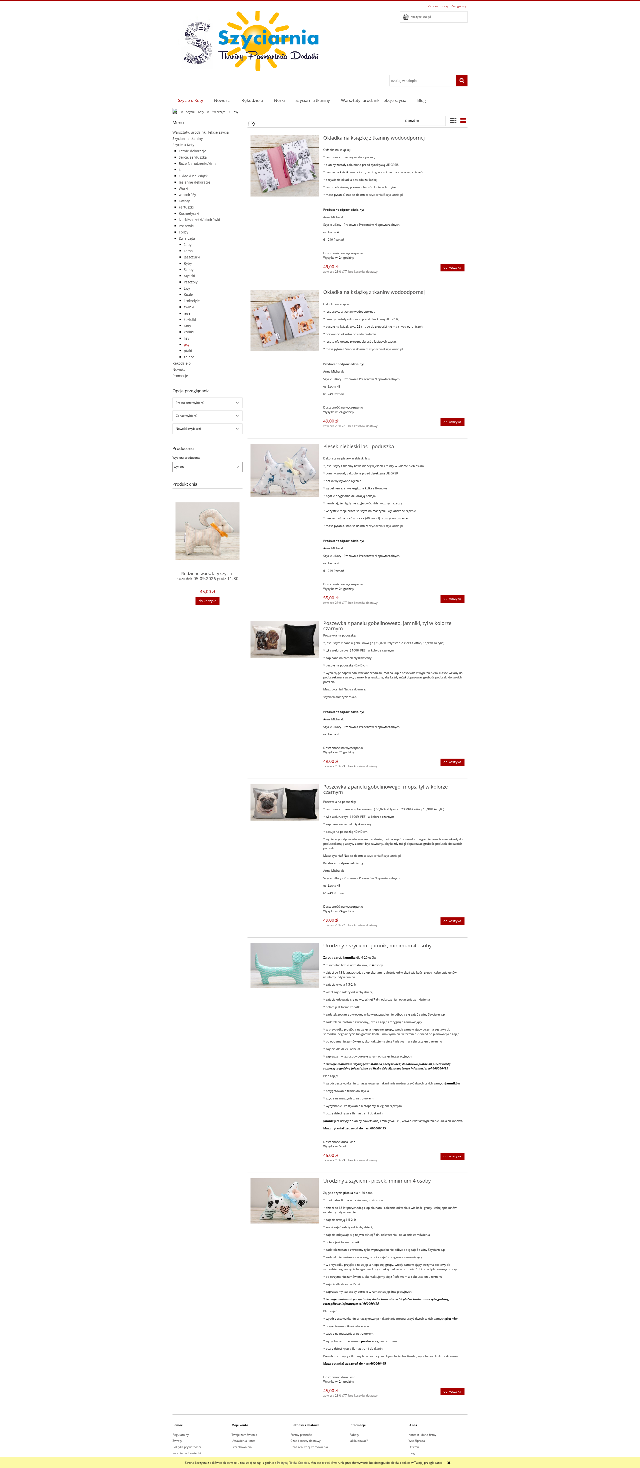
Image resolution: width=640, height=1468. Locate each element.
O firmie (414, 1447)
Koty (187, 325)
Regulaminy (180, 1435)
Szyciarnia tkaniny (187, 138)
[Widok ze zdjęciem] (453, 120)
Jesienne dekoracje (194, 182)
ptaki (188, 350)
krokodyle (192, 300)
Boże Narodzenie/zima (197, 163)
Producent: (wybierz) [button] (190, 403)
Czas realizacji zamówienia (309, 1447)
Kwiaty (184, 201)
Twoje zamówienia (244, 1435)
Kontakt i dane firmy (422, 1435)
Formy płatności (301, 1435)
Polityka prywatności (186, 1447)
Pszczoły (191, 282)
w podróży (187, 194)
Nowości (179, 369)
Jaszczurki (192, 257)
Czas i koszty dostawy (305, 1441)
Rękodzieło (181, 363)
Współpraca (416, 1441)
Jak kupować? (359, 1441)
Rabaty (354, 1435)
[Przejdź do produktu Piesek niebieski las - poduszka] (284, 470)
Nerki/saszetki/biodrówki (199, 219)
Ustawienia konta (244, 1441)
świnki (189, 307)
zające (189, 357)
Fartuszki (186, 207)
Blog (411, 1453)
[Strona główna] (247, 42)
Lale (182, 169)
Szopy (189, 269)
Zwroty (177, 1441)
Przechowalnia (242, 1447)
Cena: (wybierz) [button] (186, 416)
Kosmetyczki (189, 213)
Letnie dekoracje (192, 151)
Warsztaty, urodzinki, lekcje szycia (200, 132)
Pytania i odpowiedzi (186, 1453)
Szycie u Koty (183, 144)
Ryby (188, 263)
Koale (188, 294)
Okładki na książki (193, 176)
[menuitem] (190, 100)
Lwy (187, 288)
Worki (183, 188)
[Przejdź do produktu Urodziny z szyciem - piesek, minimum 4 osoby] (284, 1201)
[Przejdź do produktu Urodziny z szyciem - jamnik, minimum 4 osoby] (284, 965)
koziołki (190, 319)
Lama (188, 250)
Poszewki (186, 225)
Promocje (180, 375)
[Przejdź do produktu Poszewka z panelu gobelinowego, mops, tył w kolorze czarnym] (284, 802)
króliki (189, 332)
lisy (186, 338)
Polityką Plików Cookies (293, 1463)
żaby (188, 244)
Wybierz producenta (186, 457)
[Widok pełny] (463, 120)
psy (187, 344)
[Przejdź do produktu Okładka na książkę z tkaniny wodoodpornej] (284, 166)
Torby (183, 232)
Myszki (189, 275)
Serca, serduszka (193, 157)
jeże (187, 313)
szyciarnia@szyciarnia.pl (386, 195)
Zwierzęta (187, 238)
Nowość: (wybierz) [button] (188, 428)
